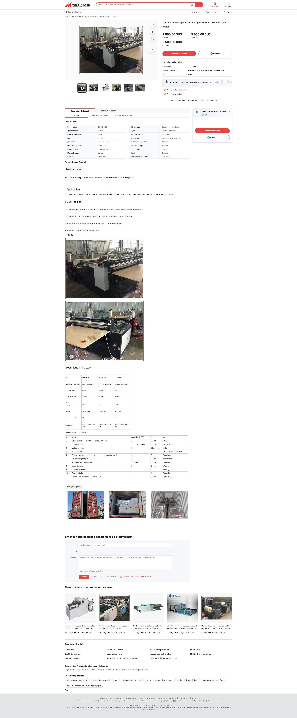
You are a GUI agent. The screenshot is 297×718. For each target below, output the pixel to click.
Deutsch (144, 701)
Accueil (67, 16)
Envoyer (84, 576)
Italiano (137, 701)
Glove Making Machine (115, 650)
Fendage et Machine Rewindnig (159, 654)
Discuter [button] (216, 53)
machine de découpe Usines (77, 680)
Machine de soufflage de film (200, 654)
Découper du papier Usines (132, 680)
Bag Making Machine (72, 654)
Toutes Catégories (74, 12)
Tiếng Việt (202, 701)
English (95, 701)
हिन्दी (180, 701)
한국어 (168, 701)
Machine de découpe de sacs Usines (159, 680)
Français (119, 701)
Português (110, 701)
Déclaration (117, 698)
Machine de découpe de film (213, 680)
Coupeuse (115, 16)
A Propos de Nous (105, 698)
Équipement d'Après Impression (100, 16)
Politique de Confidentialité (146, 698)
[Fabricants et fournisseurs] (77, 4)
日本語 (174, 701)
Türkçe (194, 701)
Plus (66, 690)
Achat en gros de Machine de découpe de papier (84, 686)
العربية (161, 701)
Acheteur (194, 12)
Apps (216, 12)
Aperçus (194, 698)
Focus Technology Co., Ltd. (147, 705)
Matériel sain (69, 650)
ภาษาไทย (187, 701)
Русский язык (128, 701)
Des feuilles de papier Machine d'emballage (122, 658)
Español (102, 701)
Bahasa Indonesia (213, 701)
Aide (207, 12)
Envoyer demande (179, 53)
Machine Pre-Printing (72, 658)
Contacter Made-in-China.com (167, 698)
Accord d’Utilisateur (130, 698)
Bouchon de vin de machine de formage (162, 658)
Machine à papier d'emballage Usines (105, 680)
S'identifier (228, 6)
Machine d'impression (114, 654)
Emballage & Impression (79, 16)
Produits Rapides (184, 698)
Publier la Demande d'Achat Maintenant (135, 577)
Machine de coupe (196, 650)
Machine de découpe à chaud (187, 680)
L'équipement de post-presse (158, 650)
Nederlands (153, 701)
